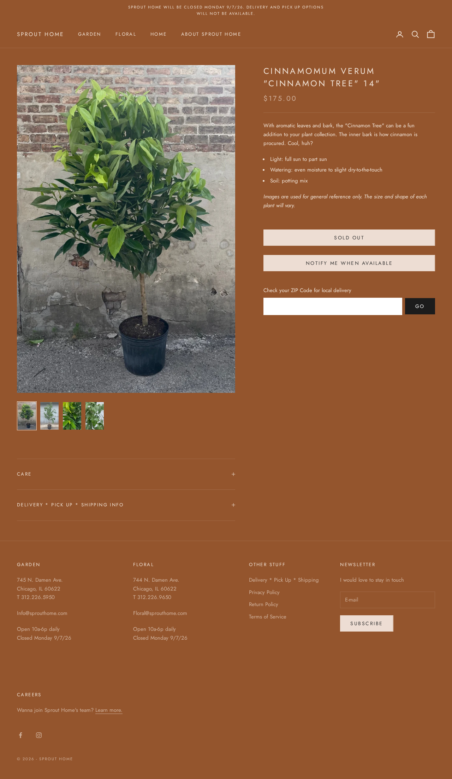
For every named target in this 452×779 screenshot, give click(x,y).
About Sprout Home (211, 34)
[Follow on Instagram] (38, 735)
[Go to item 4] (95, 415)
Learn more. (109, 710)
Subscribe (366, 623)
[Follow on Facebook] (20, 735)
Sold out (349, 237)
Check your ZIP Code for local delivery (307, 290)
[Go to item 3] (72, 415)
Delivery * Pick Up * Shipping (284, 580)
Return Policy (263, 604)
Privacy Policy (264, 592)
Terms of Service (267, 617)
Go (420, 305)
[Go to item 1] (27, 415)
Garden (89, 34)
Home (158, 34)
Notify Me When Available (349, 262)
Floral (125, 34)
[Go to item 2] (49, 415)
